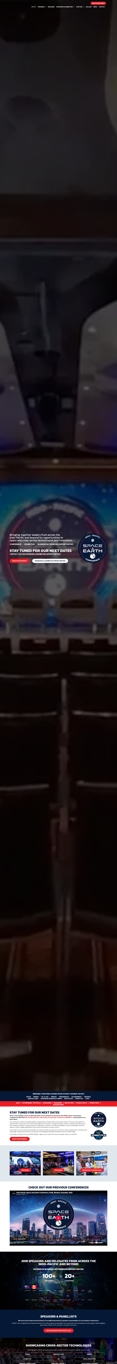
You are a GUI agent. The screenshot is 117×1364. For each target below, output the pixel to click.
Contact (102, 7)
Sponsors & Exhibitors (64, 7)
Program (41, 7)
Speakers (51, 7)
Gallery (89, 7)
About (33, 7)
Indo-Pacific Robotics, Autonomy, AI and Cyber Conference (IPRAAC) (48, 1117)
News (95, 7)
